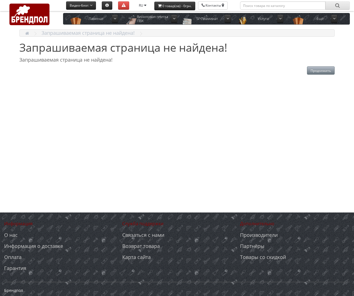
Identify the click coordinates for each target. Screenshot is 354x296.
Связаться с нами (143, 235)
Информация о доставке (33, 246)
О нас (11, 235)
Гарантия (15, 268)
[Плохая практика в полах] (123, 5)
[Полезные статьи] (107, 5)
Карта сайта (136, 257)
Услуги (263, 18)
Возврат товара (141, 246)
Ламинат (95, 18)
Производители (259, 235)
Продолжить (321, 70)
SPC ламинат (207, 18)
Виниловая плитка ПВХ (152, 18)
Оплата (13, 257)
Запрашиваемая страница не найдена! (88, 33)
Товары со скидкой (263, 257)
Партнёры (252, 246)
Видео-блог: (80, 5)
